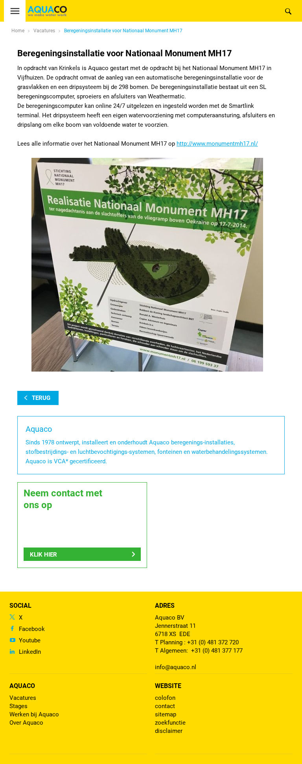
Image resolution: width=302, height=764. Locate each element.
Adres (165, 605)
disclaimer (168, 730)
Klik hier (43, 554)
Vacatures (22, 697)
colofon (165, 697)
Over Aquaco (26, 722)
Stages (18, 706)
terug (41, 397)
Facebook (32, 629)
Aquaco (22, 686)
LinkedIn (30, 651)
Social (20, 605)
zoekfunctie (170, 722)
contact (165, 706)
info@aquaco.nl (175, 667)
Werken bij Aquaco (34, 714)
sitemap (165, 714)
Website (168, 686)
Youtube (30, 640)
